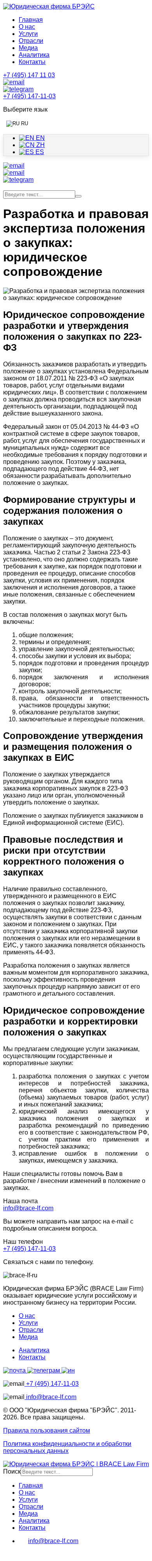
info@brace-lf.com (28, 1208)
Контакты (32, 62)
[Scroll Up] (7, 1554)
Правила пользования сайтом (46, 1430)
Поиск (12, 1471)
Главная (31, 19)
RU (23, 123)
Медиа (28, 47)
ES (39, 152)
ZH (40, 145)
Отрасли (31, 40)
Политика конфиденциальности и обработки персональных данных (67, 1447)
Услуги (28, 33)
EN (39, 138)
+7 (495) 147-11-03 (29, 1248)
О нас (27, 26)
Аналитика (34, 55)
